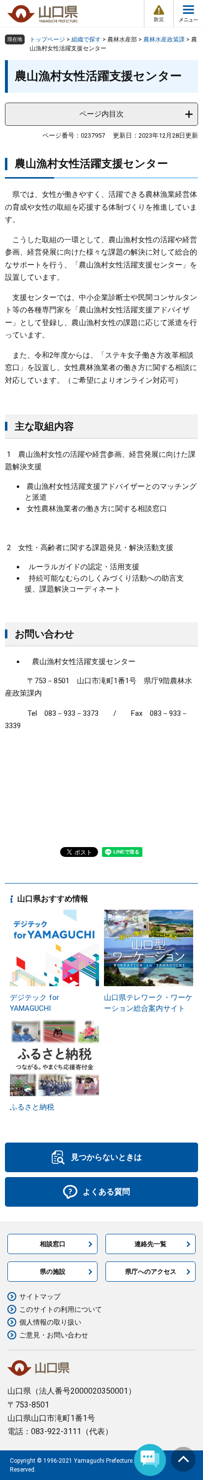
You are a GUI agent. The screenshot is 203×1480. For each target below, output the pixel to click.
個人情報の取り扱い (50, 1322)
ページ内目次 (101, 114)
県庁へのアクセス (150, 1271)
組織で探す (86, 39)
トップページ (47, 39)
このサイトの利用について (60, 1309)
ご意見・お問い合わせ (53, 1335)
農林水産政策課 (164, 39)
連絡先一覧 (151, 1244)
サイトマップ (40, 1296)
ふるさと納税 (32, 1107)
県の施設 (53, 1271)
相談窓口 (53, 1244)
